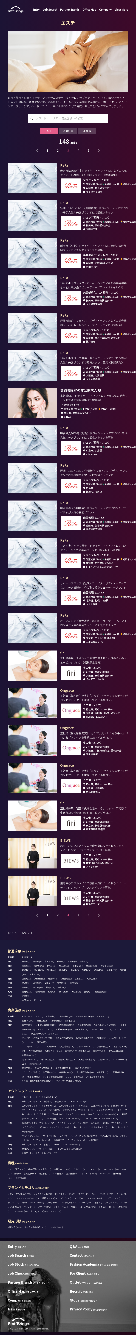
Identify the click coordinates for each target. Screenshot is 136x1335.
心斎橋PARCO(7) (29, 1055)
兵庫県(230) (66, 978)
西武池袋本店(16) (67, 1024)
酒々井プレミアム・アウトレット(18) (68, 1114)
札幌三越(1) (51, 1016)
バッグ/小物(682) (68, 1202)
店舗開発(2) (71, 1173)
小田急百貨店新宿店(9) (46, 1024)
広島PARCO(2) (104, 1059)
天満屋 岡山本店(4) (86, 1059)
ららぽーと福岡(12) (74, 1076)
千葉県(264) (78, 965)
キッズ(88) (22, 1202)
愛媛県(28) (50, 987)
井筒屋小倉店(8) (66, 1072)
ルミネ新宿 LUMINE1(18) (105, 1024)
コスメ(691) (79, 1198)
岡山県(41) (49, 982)
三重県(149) (35, 974)
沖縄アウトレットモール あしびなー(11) (39, 1153)
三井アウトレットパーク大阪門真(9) (83, 1140)
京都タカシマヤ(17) (53, 1050)
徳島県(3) (26, 987)
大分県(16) (76, 991)
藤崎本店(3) (70, 1020)
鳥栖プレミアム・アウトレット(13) (37, 1148)
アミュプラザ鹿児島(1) (53, 1076)
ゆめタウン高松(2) (83, 1068)
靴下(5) (112, 1206)
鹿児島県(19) (101, 991)
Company (105, 9)
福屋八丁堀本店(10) (66, 1059)
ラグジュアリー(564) (87, 1193)
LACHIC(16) (101, 1037)
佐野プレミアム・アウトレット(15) (78, 1109)
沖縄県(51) (26, 995)
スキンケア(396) (94, 1198)
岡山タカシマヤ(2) (30, 1059)
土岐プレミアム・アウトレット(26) (53, 1127)
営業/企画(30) (30, 1173)
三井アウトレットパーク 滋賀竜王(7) (48, 1140)
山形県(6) (72, 961)
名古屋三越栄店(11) (84, 1037)
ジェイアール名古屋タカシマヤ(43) (37, 1037)
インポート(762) (106, 1193)
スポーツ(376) (44, 1206)
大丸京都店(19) (103, 1046)
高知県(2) (62, 987)
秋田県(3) (61, 961)
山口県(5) (73, 982)
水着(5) (74, 1206)
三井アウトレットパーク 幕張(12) (73, 1105)
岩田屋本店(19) (49, 1072)
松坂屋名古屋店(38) (64, 1037)
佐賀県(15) (40, 991)
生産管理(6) (58, 1173)
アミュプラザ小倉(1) (31, 1072)
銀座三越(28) (27, 1024)
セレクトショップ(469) (65, 1193)
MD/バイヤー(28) (111, 1169)
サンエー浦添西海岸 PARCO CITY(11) (37, 1080)
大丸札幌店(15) (66, 1016)
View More (121, 9)
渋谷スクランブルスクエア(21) (44, 1033)
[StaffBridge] (16, 9)
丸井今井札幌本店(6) (85, 1016)
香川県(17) (38, 987)
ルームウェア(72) (88, 1206)
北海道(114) (27, 957)
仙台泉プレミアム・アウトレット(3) (71, 1101)
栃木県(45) (39, 965)
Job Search (50, 9)
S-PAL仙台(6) (56, 1020)
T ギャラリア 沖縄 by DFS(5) (68, 1080)
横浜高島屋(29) (81, 1029)
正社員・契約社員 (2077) (36, 1227)
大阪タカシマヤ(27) (85, 1046)
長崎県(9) (52, 991)
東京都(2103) (92, 965)
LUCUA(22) (27, 1046)
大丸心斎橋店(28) (66, 1046)
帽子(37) (98, 1202)
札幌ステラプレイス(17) (32, 1016)
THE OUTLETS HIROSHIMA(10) (66, 1144)
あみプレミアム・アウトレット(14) (103, 1114)
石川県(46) (51, 970)
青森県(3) (26, 961)
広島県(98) (61, 982)
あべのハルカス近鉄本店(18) (77, 1050)
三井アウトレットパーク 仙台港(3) (37, 1101)
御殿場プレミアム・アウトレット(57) (38, 1122)
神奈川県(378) (107, 965)
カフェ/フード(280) (39, 1211)
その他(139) (56, 1211)
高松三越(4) (27, 1068)
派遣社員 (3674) (15, 1227)
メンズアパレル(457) (43, 1193)
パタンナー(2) (94, 1169)
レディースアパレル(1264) (19, 1193)
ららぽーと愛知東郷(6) (37, 1042)
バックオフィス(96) (88, 1173)
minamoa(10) (35, 1063)
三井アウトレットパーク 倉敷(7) (36, 1144)
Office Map (89, 9)
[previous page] (37, 150)
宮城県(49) (49, 961)
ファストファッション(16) (27, 1198)
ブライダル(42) (21, 1211)
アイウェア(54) (111, 1202)
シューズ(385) (85, 1202)
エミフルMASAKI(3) (63, 1068)
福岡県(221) (27, 991)
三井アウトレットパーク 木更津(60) (44, 1109)
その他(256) (20, 1177)
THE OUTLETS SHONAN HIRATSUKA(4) (101, 1118)
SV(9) (68, 1169)
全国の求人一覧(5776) (31, 1000)
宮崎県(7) (88, 991)
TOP (10, 933)
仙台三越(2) (42, 1020)
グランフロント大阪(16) (45, 1046)
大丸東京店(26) (84, 1024)
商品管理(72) (44, 1173)
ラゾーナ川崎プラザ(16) (101, 1029)
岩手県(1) (37, 961)
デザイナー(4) (79, 1169)
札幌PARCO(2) (103, 1016)
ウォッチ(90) (52, 1202)
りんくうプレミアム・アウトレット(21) (39, 1135)
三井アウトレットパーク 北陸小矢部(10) (89, 1127)
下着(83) (102, 1206)
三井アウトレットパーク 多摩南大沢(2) (39, 1105)
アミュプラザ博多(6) (95, 1076)
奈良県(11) (79, 978)
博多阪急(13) (102, 1072)
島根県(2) (37, 982)
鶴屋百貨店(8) (33, 1076)
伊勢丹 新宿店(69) (64, 1029)
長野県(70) (86, 970)
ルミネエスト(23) (45, 1029)
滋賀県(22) (26, 978)
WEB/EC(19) (105, 1173)
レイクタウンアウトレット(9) (109, 1109)
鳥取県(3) (26, 982)
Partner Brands (70, 9)
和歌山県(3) (92, 978)
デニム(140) (66, 1198)
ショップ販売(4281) (16, 1169)
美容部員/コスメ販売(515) (39, 1169)
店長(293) (58, 1169)
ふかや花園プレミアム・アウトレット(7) (63, 1118)
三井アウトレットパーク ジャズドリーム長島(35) (79, 1122)
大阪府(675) (53, 978)
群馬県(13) (51, 965)
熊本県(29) (64, 991)
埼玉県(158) (64, 965)
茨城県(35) (26, 965)
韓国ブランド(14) (50, 1198)
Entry (36, 9)
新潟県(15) (26, 970)
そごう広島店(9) (48, 1059)
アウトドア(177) (61, 1206)
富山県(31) (39, 970)
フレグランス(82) (112, 1198)
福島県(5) (84, 961)
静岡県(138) (112, 970)
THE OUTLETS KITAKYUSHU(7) (69, 1148)
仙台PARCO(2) (28, 1020)
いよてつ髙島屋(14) (43, 1068)
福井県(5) (63, 970)
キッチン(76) (29, 1206)
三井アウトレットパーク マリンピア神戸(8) (78, 1135)
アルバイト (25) (56, 1227)
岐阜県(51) (99, 970)
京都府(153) (39, 978)
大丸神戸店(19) (99, 1050)
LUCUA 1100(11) (116, 1050)
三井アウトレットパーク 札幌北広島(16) (39, 1097)
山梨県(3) (74, 970)
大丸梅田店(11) (35, 1050)
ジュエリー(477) (37, 1202)
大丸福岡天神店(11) (85, 1072)
